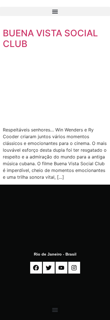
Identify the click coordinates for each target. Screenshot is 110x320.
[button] (55, 11)
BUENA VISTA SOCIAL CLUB (50, 38)
